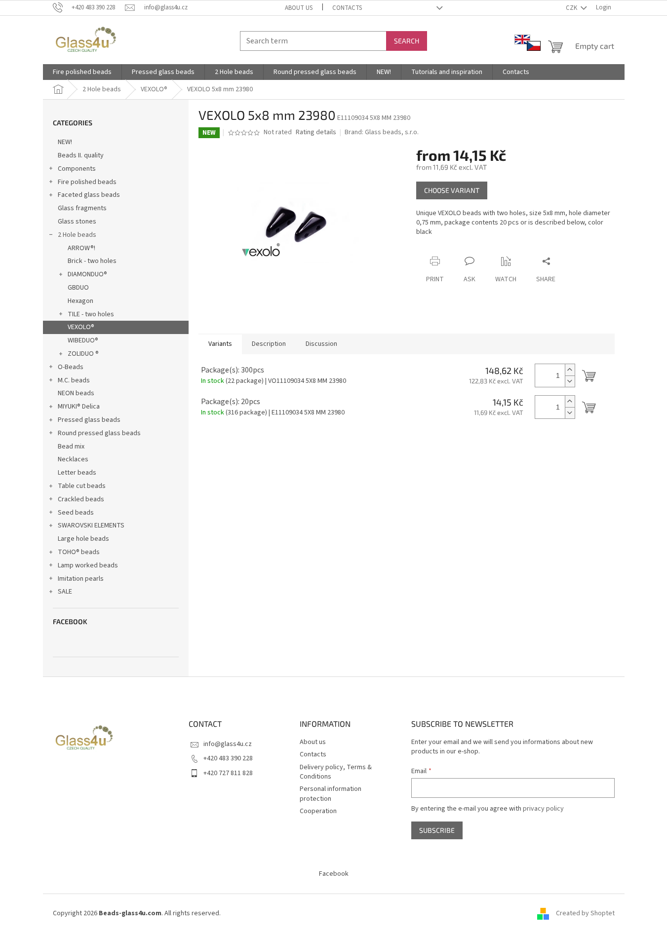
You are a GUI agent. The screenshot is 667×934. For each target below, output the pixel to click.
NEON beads (76, 393)
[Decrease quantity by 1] (570, 381)
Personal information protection (330, 793)
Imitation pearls (81, 579)
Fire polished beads (87, 182)
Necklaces (73, 459)
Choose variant (451, 190)
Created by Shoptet (585, 914)
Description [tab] (269, 344)
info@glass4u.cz (227, 744)
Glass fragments (82, 208)
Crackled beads (81, 499)
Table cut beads (82, 486)
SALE (65, 592)
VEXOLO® (81, 327)
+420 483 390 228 (228, 758)
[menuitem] (82, 72)
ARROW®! (81, 248)
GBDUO (78, 288)
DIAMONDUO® (87, 274)
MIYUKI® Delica (79, 406)
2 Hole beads (77, 235)
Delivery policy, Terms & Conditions (336, 772)
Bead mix (71, 446)
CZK (572, 7)
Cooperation (318, 811)
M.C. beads (74, 380)
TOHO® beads (79, 552)
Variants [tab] (220, 344)
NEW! (65, 142)
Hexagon (80, 301)
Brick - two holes (92, 261)
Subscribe (437, 830)
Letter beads (77, 473)
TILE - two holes (91, 314)
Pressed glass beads (89, 420)
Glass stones (77, 221)
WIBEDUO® (83, 340)
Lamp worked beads (88, 565)
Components (77, 169)
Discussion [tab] (321, 344)
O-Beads (70, 367)
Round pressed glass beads (99, 433)
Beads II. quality (81, 155)
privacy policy (543, 809)
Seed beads (76, 513)
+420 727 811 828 (228, 773)
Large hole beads (83, 539)
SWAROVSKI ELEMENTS (91, 525)
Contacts (347, 7)
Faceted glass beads (89, 195)
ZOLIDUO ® (83, 354)
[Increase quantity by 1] (570, 369)
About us (299, 7)
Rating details (316, 132)
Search (406, 41)
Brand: (382, 132)
